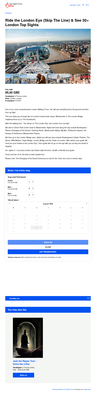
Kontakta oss (15, 298)
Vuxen (13, 181)
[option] (16, 79)
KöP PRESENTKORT (48, 252)
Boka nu (23, 375)
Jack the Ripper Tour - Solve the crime (24, 362)
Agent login (87, 389)
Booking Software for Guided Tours (63, 389)
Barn (13, 188)
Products (8, 13)
